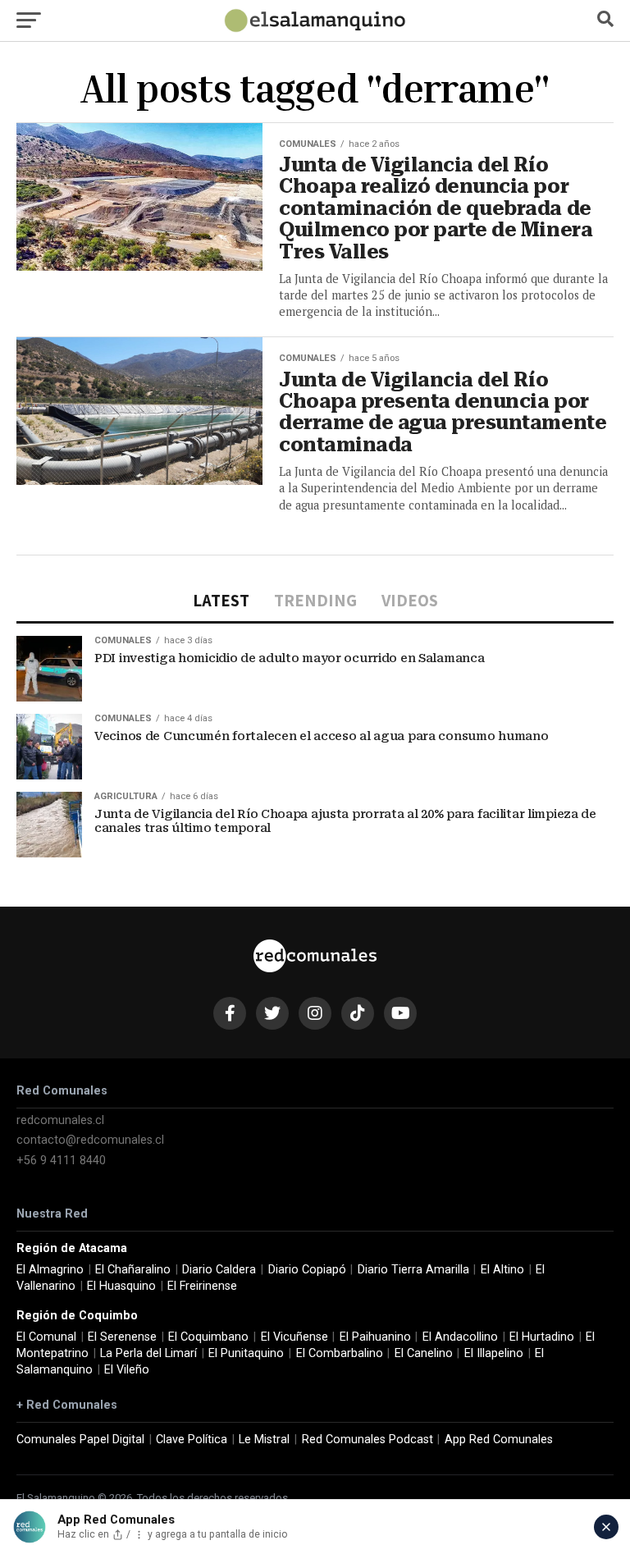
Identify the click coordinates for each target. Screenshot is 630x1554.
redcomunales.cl (60, 1120)
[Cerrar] (606, 1527)
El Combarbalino (339, 1353)
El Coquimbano (208, 1337)
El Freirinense (202, 1286)
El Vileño (126, 1370)
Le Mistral (264, 1440)
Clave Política (191, 1440)
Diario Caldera (219, 1270)
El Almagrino (50, 1270)
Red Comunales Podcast (367, 1440)
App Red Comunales (499, 1440)
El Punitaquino (246, 1353)
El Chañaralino (133, 1270)
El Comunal (46, 1337)
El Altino (502, 1270)
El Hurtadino (541, 1337)
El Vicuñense (294, 1337)
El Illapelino (493, 1353)
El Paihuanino (375, 1337)
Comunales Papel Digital (80, 1440)
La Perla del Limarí (148, 1353)
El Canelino (424, 1353)
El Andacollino (460, 1337)
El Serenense (122, 1337)
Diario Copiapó (307, 1270)
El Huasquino (121, 1286)
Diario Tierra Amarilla (413, 1270)
